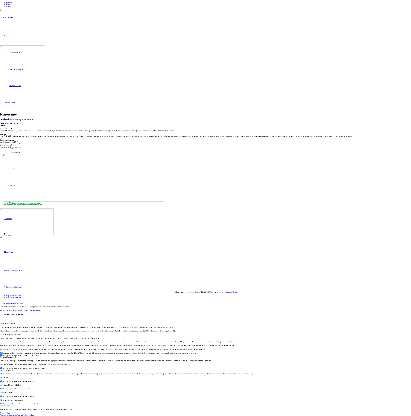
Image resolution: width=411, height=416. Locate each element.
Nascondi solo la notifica (25, 310)
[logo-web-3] (7, 17)
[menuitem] (207, 3)
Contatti (7, 4)
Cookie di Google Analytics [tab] (9, 357)
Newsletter (8, 6)
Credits (235, 292)
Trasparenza (228, 292)
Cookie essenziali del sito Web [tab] (10, 334)
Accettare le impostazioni (8, 310)
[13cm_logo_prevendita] (83, 201)
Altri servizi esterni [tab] (6, 370)
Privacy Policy (218, 292)
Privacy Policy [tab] (5, 406)
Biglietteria (8, 3)
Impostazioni (38, 310)
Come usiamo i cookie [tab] (7, 324)
